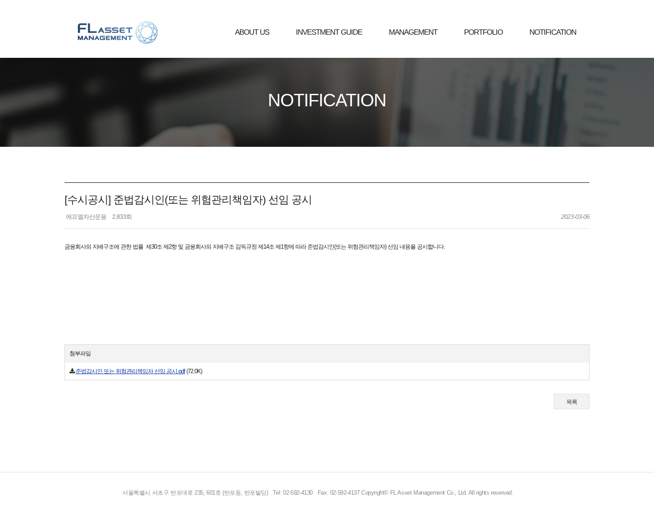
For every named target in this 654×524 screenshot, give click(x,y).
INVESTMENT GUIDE (329, 32)
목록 (571, 402)
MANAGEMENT (413, 32)
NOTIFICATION (552, 32)
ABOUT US (252, 32)
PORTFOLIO (483, 32)
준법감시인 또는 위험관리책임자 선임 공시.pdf (130, 371)
